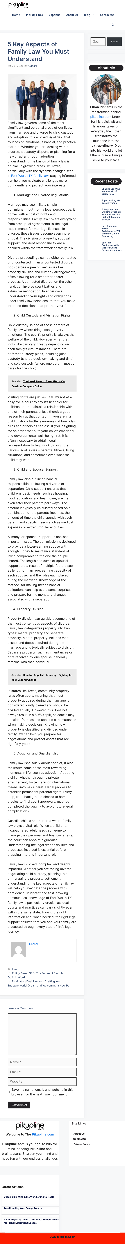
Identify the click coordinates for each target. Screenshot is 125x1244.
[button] (113, 25)
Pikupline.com (43, 1134)
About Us (72, 15)
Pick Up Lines (34, 15)
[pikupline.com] (18, 5)
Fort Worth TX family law (29, 176)
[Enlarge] (117, 78)
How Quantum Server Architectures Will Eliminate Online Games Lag (111, 231)
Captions (54, 15)
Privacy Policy (81, 1144)
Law (14, 969)
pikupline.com (100, 117)
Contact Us (107, 15)
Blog (87, 15)
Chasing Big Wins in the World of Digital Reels (111, 191)
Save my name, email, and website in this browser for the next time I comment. (42, 1092)
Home (16, 15)
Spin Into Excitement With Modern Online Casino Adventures (112, 246)
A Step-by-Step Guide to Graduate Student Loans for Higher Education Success (111, 214)
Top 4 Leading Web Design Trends (111, 201)
